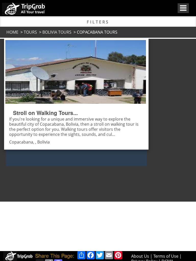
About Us (140, 256)
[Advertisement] (167, 115)
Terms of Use (165, 256)
